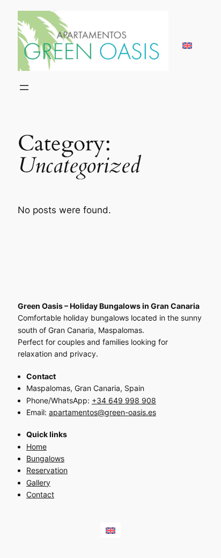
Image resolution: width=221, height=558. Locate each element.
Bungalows (45, 458)
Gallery (38, 482)
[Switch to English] (187, 41)
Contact (40, 494)
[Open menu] (24, 87)
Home (36, 446)
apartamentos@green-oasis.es (102, 412)
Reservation (47, 470)
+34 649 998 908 (124, 400)
